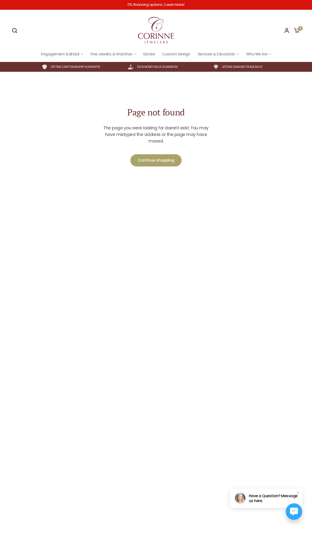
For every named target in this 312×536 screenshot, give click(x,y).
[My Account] (287, 30)
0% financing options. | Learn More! (155, 4)
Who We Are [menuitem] (256, 54)
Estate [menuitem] (149, 54)
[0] (296, 30)
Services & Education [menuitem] (216, 54)
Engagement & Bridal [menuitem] (60, 54)
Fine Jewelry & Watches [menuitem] (111, 54)
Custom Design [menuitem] (176, 54)
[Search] (16, 30)
